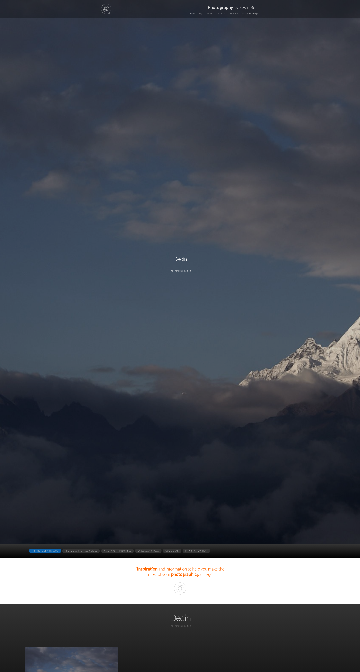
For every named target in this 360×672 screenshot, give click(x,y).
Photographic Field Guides (81, 551)
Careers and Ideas (148, 551)
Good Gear (172, 551)
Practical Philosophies (117, 551)
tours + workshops (250, 13)
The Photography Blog (45, 551)
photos (209, 13)
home (192, 13)
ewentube (220, 13)
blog (200, 13)
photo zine (233, 13)
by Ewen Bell (232, 7)
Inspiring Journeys (196, 551)
